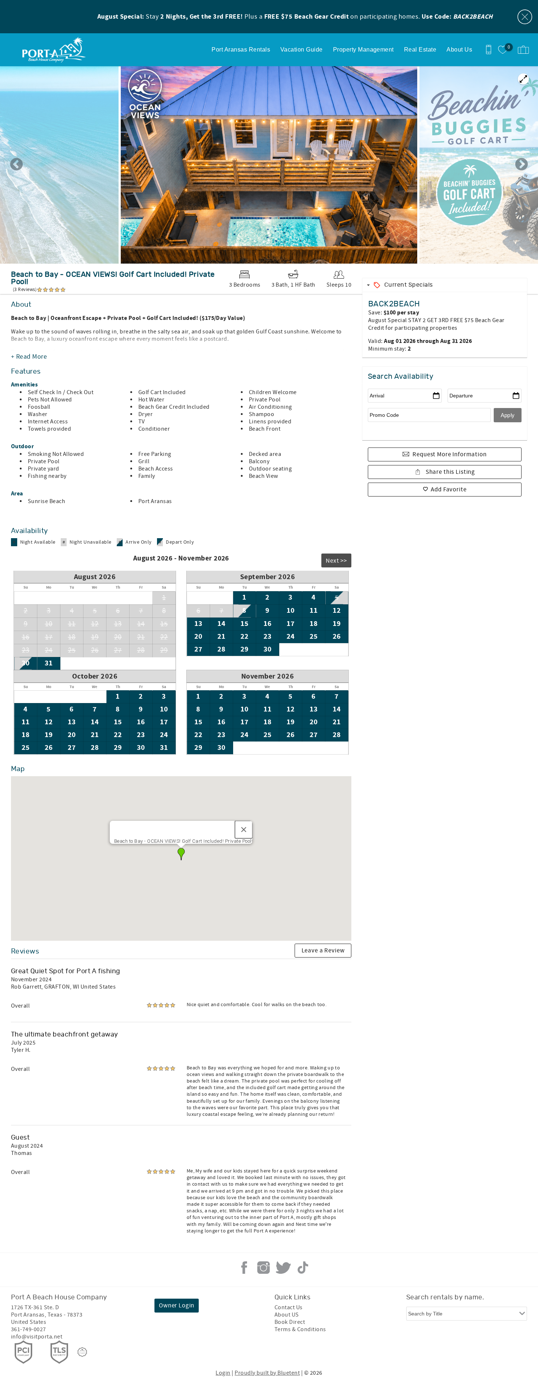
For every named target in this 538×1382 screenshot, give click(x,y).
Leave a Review (323, 951)
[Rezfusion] (82, 1352)
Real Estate (420, 49)
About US (286, 1314)
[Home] (56, 49)
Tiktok (302, 1267)
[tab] (444, 285)
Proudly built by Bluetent (267, 1373)
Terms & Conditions (300, 1329)
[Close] (244, 829)
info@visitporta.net (36, 1336)
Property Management (363, 49)
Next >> (336, 561)
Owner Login (176, 1306)
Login (223, 1373)
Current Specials (408, 285)
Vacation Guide (301, 49)
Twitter (283, 1267)
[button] (181, 854)
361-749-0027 (28, 1329)
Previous (16, 165)
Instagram (263, 1267)
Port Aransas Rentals (241, 49)
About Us (459, 49)
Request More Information (449, 454)
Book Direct (289, 1322)
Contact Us (288, 1307)
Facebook (244, 1267)
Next (521, 165)
